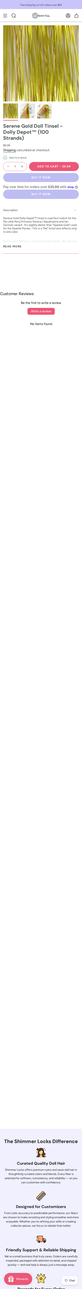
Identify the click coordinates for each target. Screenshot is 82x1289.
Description (10, 210)
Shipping (9, 150)
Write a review (41, 311)
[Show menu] (5, 15)
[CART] (76, 15)
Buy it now (41, 177)
